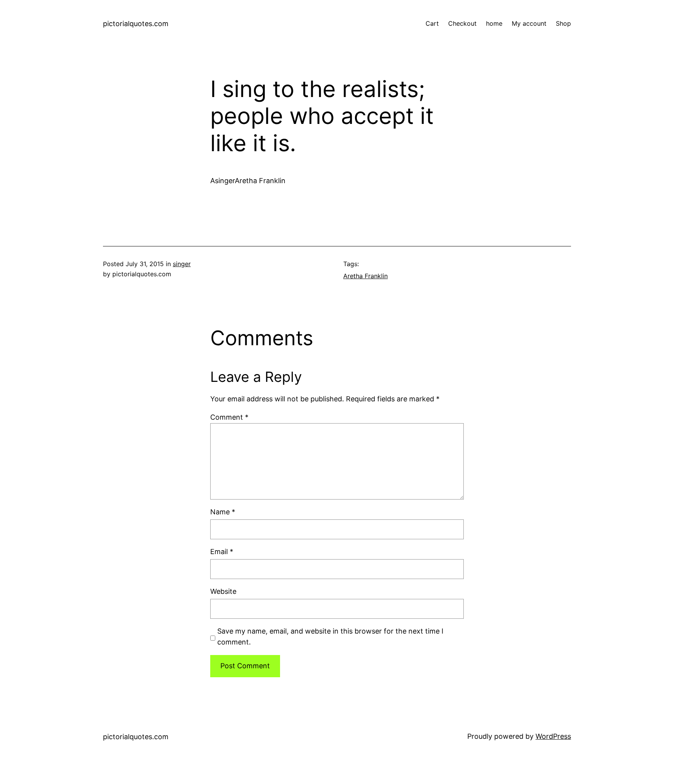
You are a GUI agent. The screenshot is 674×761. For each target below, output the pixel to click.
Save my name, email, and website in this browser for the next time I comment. (330, 636)
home (494, 23)
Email (221, 551)
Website (223, 591)
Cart (432, 23)
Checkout (462, 23)
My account (529, 23)
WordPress (553, 736)
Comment (229, 417)
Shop (563, 23)
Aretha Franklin (365, 276)
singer (182, 264)
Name (222, 512)
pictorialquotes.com (135, 23)
